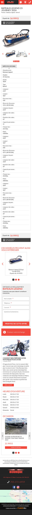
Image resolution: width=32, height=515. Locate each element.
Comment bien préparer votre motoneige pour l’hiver (14, 358)
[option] (16, 38)
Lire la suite (8, 385)
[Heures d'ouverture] (20, 2)
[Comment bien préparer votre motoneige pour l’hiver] (16, 347)
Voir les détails (16, 447)
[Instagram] (18, 487)
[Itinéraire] (25, 2)
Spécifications (9, 66)
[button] (3, 54)
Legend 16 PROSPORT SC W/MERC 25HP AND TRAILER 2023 (14, 438)
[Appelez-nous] (30, 2)
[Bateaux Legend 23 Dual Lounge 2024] (16, 260)
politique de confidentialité (9, 505)
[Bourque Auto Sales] (11, 2)
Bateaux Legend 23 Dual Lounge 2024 (16, 270)
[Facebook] (14, 487)
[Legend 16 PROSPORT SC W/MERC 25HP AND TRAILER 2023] (16, 426)
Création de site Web (10, 508)
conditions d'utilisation (23, 505)
